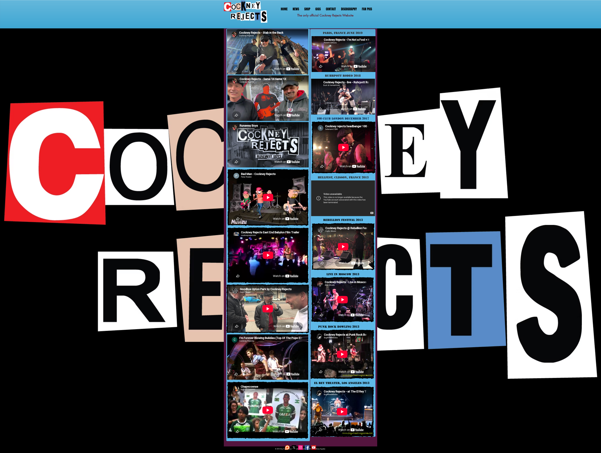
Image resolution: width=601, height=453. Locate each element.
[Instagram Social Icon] (300, 447)
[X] (294, 447)
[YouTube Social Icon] (313, 447)
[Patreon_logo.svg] (287, 447)
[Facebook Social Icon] (307, 447)
